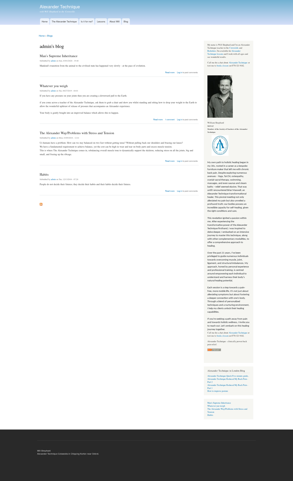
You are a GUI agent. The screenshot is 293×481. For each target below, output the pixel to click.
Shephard (46, 450)
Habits (44, 174)
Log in (179, 72)
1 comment (169, 119)
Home (44, 21)
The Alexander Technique (64, 21)
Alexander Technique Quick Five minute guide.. (228, 375)
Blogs (50, 35)
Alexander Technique (238, 62)
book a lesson (222, 65)
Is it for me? (87, 21)
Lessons (101, 21)
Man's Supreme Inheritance (58, 56)
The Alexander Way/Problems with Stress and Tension (77, 133)
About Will (115, 21)
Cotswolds (233, 47)
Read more (169, 72)
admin (53, 60)
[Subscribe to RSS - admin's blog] (41, 203)
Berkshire (211, 50)
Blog (126, 21)
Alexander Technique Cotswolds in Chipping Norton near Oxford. (68, 453)
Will (39, 450)
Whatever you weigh (54, 85)
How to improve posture (217, 391)
